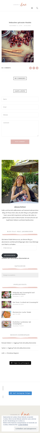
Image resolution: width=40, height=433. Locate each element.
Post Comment (20, 141)
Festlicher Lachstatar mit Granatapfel (22, 323)
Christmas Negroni (13, 353)
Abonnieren (9, 255)
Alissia (28, 25)
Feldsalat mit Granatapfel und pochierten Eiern (24, 293)
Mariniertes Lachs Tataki (22, 312)
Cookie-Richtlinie (23, 425)
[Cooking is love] (20, 4)
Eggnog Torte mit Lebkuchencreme (25, 343)
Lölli (3, 353)
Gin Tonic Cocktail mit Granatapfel (25, 302)
